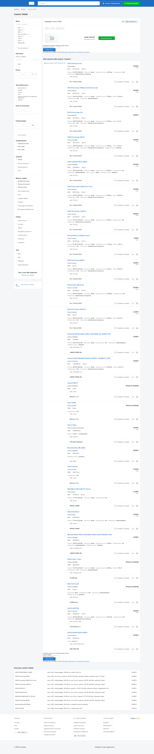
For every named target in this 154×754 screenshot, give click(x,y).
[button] (132, 81)
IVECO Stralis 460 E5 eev (75, 285)
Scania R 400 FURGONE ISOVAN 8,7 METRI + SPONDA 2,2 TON (88, 358)
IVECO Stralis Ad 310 (74, 63)
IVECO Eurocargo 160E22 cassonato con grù (82, 88)
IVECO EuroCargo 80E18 (75, 137)
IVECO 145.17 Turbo (74, 559)
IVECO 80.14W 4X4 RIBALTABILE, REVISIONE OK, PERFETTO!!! (89, 334)
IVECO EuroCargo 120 (75, 112)
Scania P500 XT (72, 383)
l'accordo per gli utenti (83, 52)
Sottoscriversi (49, 49)
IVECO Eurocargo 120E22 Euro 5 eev (79, 186)
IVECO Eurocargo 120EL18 (76, 309)
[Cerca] (39, 3)
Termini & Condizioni (49, 722)
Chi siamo (17, 722)
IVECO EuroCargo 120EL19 (76, 211)
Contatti (16, 728)
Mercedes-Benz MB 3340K (76, 448)
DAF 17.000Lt (72, 425)
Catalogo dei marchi (49, 734)
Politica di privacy (49, 725)
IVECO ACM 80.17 (73, 512)
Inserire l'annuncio (106, 38)
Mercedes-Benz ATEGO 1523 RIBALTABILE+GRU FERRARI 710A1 (89, 534)
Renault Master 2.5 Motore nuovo (78, 235)
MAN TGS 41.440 (73, 584)
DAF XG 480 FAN (73, 608)
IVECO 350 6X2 (72, 466)
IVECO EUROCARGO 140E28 (77, 162)
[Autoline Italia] (20, 3)
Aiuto (15, 725)
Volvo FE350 (71, 403)
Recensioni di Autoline (50, 731)
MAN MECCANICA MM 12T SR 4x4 (79, 489)
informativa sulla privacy (69, 52)
